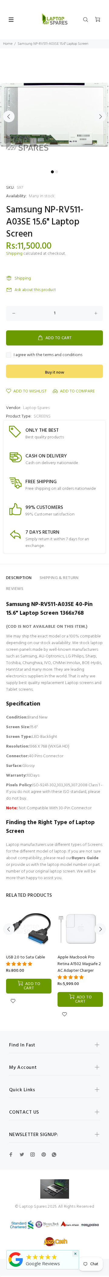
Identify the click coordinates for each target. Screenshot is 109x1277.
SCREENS (42, 416)
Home (7, 44)
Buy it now (54, 372)
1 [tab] (52, 171)
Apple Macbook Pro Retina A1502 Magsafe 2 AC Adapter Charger (79, 964)
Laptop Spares (36, 407)
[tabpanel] (54, 112)
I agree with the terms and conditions (48, 355)
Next (100, 116)
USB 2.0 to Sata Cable (25, 957)
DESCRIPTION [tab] (19, 578)
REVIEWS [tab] (14, 588)
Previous (9, 116)
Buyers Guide (85, 858)
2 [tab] (56, 171)
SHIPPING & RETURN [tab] (59, 578)
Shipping (14, 253)
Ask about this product (35, 290)
